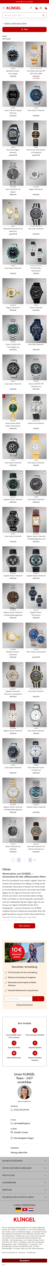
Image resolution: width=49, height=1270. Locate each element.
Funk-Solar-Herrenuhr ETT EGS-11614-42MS (36, 72)
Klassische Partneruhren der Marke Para (13, 230)
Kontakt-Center (21, 1132)
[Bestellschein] (40, 8)
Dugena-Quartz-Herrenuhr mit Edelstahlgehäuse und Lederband (36, 537)
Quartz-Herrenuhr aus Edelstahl (13, 847)
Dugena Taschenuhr (36, 189)
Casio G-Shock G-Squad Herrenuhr (13, 111)
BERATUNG (7, 1190)
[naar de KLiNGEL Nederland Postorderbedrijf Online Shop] (31, 1209)
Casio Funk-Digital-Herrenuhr (13, 151)
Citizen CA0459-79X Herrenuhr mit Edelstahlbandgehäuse (36, 385)
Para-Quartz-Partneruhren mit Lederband (36, 151)
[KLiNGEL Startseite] (14, 7)
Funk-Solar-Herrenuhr (36, 229)
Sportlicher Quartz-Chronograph (13, 72)
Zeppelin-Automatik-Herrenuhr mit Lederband (13, 692)
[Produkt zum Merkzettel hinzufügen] (21, 44)
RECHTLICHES (8, 1175)
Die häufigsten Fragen (24, 1138)
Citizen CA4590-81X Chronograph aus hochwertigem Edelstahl (13, 345)
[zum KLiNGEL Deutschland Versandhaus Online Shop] (18, 1209)
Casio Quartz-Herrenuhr (36, 110)
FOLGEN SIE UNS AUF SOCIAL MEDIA (18, 1197)
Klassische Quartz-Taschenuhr (13, 653)
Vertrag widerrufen (19, 1152)
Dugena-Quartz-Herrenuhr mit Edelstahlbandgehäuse (13, 613)
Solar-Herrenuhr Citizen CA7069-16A (36, 768)
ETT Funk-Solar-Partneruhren (36, 269)
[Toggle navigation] (3, 8)
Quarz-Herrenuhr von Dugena (13, 190)
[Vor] (36, 860)
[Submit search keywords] (43, 15)
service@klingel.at (22, 1123)
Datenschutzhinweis (24, 1005)
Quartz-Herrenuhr (36, 307)
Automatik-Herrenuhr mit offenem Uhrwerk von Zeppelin (36, 847)
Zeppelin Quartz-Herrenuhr (13, 499)
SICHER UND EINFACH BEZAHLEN (16, 1168)
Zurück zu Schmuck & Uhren (15, 23)
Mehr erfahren (24, 926)
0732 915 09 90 (21, 1110)
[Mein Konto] (31, 8)
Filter (26, 29)
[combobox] (24, 15)
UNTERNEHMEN (9, 1182)
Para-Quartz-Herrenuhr (36, 463)
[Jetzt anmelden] (38, 998)
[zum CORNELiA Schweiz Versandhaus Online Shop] (24, 1209)
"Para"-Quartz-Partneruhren (36, 652)
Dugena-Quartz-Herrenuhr (13, 731)
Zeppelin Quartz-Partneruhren (36, 613)
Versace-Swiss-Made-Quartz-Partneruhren (13, 424)
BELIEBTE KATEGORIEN (12, 1161)
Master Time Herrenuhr (36, 423)
